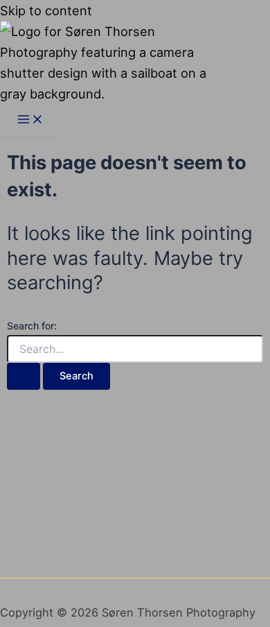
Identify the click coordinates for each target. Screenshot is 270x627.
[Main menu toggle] (30, 120)
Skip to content (46, 10)
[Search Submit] (23, 376)
